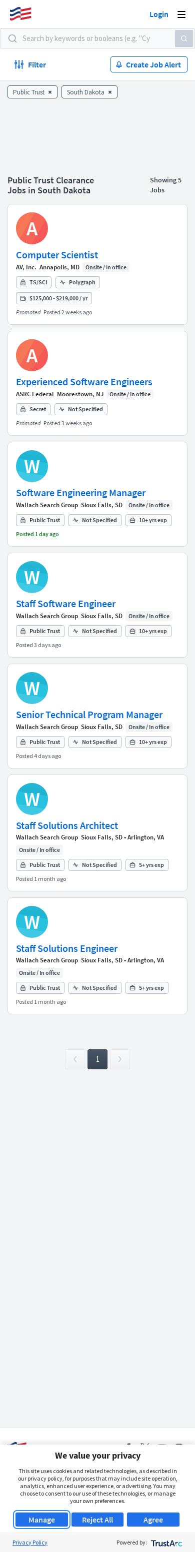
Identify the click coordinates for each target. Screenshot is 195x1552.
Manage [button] (41, 1520)
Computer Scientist (57, 254)
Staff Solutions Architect (67, 825)
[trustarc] (165, 1542)
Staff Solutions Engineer (67, 948)
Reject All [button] (97, 1520)
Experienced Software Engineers (84, 381)
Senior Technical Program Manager (89, 714)
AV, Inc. (26, 267)
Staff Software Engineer (66, 603)
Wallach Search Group (47, 505)
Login (159, 14)
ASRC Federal (35, 394)
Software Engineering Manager (81, 492)
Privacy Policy (30, 1542)
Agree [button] (153, 1520)
